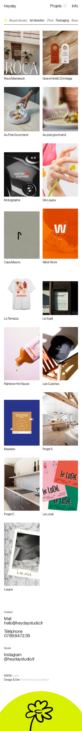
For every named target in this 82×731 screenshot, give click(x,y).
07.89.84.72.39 (18, 635)
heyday (10, 6)
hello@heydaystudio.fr (25, 623)
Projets (58, 6)
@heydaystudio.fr (21, 659)
